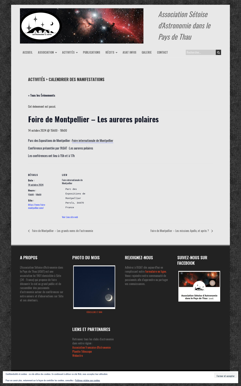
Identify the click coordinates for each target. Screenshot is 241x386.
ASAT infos (129, 52)
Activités (68, 52)
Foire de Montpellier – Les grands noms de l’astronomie (62, 231)
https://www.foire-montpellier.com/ (37, 206)
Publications (91, 52)
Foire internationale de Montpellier (92, 140)
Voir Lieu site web (70, 217)
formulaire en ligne (155, 271)
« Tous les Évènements (41, 95)
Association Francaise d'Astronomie (91, 347)
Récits (110, 52)
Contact (162, 52)
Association (46, 52)
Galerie (147, 52)
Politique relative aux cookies (87, 380)
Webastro (77, 355)
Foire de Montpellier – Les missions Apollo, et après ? (180, 231)
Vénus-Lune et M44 (94, 312)
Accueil (28, 52)
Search (218, 52)
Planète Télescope (82, 351)
